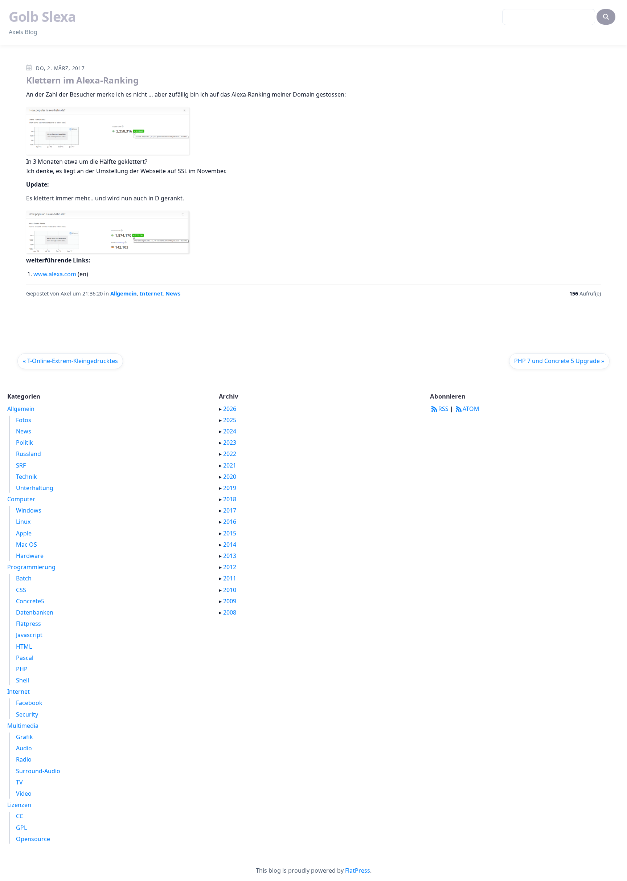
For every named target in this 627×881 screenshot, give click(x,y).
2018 (229, 499)
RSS (443, 409)
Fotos (23, 420)
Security (27, 714)
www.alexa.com (54, 274)
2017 (229, 510)
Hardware (30, 556)
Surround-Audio (38, 771)
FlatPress (357, 870)
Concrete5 (30, 601)
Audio (24, 748)
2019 (229, 488)
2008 (229, 612)
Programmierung (31, 567)
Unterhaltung (34, 488)
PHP (22, 669)
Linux (23, 522)
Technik (26, 477)
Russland (28, 454)
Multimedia (22, 726)
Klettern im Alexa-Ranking (82, 80)
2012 (229, 567)
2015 (229, 533)
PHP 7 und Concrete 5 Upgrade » (559, 361)
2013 (229, 556)
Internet (151, 293)
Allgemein (123, 293)
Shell (22, 680)
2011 (229, 578)
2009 (229, 601)
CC (19, 816)
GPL (21, 828)
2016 (229, 522)
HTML (24, 646)
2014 (229, 544)
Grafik (24, 737)
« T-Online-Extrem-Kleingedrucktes (70, 361)
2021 (229, 465)
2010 (229, 590)
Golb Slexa (42, 16)
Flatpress (28, 624)
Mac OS (26, 544)
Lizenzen (19, 805)
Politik (24, 442)
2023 (229, 442)
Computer (21, 499)
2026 (229, 409)
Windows (28, 510)
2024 (229, 431)
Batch (24, 578)
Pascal (24, 658)
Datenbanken (34, 612)
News (172, 293)
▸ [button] (221, 409)
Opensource (33, 839)
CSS (21, 590)
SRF (21, 465)
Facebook (29, 703)
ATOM (471, 409)
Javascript (29, 635)
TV (19, 782)
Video (24, 794)
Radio (24, 759)
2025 (229, 420)
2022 (229, 454)
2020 (229, 477)
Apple (24, 533)
